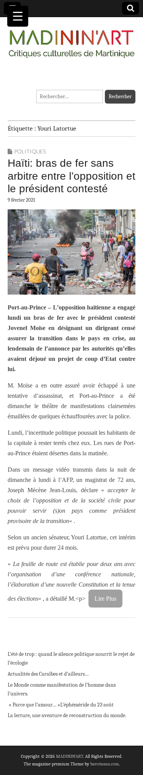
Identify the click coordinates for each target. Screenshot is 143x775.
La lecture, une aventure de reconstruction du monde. (67, 715)
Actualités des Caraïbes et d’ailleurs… (48, 674)
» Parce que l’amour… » (34, 705)
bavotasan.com (104, 764)
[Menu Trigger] (17, 16)
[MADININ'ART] (71, 39)
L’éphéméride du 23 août (87, 705)
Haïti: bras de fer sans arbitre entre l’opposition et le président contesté (71, 176)
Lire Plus (105, 598)
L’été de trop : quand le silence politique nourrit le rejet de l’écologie (71, 659)
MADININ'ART (69, 756)
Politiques (30, 151)
